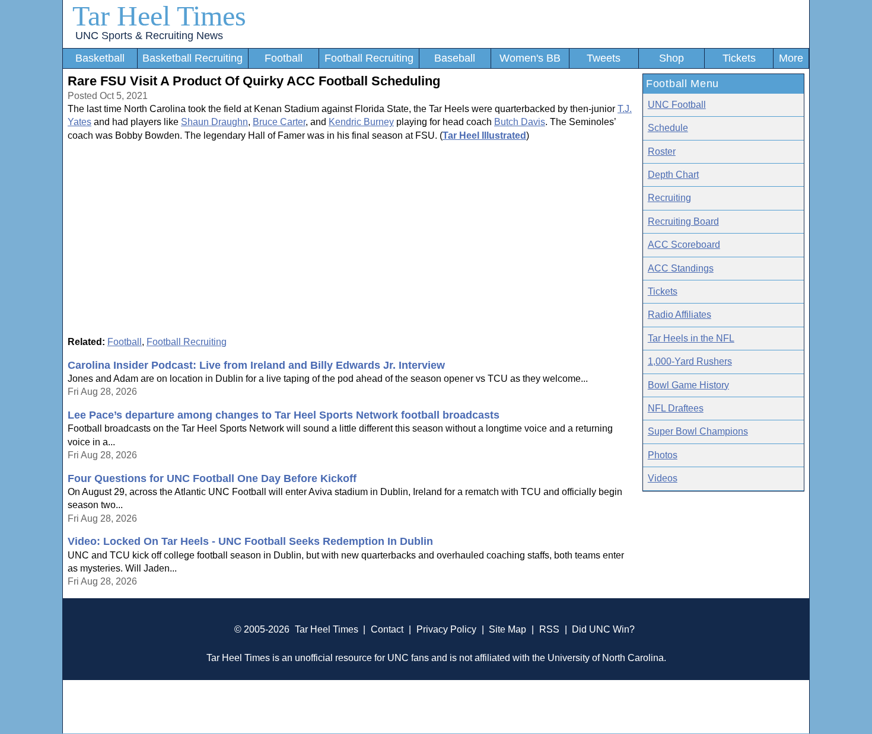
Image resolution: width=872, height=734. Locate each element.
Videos (662, 478)
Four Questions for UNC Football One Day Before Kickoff (212, 478)
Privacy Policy (446, 629)
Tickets (739, 58)
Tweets (603, 58)
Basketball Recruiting (192, 58)
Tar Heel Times (159, 15)
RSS (549, 629)
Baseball (454, 58)
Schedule (668, 128)
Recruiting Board (683, 221)
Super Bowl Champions (698, 431)
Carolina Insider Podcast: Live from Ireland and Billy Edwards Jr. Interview (256, 365)
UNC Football (677, 105)
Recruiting (669, 198)
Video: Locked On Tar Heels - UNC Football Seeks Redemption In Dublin (250, 541)
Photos (662, 455)
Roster (662, 151)
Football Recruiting (368, 58)
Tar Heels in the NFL (691, 338)
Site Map (507, 629)
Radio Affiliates (679, 314)
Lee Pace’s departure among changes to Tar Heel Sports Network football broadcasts (283, 415)
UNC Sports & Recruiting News (149, 36)
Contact (387, 629)
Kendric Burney (361, 122)
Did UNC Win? (603, 629)
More (791, 58)
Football (284, 58)
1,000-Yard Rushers (690, 361)
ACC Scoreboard (684, 245)
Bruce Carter (279, 122)
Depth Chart (673, 175)
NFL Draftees (676, 408)
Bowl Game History (688, 385)
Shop (671, 58)
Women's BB (530, 58)
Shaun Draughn (214, 122)
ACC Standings (681, 268)
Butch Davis (519, 122)
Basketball (100, 58)
